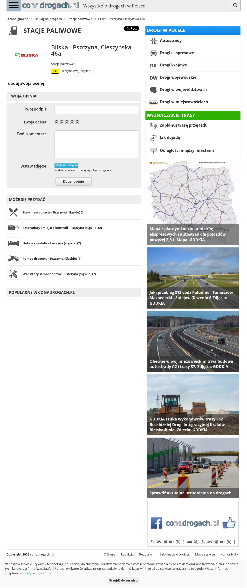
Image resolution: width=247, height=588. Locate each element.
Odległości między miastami (186, 150)
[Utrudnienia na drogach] (193, 467)
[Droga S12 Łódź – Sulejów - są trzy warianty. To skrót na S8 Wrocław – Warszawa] (193, 277)
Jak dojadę (169, 137)
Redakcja (127, 554)
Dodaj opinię (73, 181)
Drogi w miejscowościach (183, 101)
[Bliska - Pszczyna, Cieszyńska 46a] (28, 56)
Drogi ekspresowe (176, 52)
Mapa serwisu (205, 554)
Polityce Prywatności (38, 573)
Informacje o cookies (175, 554)
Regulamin (146, 554)
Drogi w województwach (183, 89)
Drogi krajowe (173, 65)
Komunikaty (229, 554)
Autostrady (170, 40)
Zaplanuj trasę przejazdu (183, 125)
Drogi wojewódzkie (177, 77)
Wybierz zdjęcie (66, 165)
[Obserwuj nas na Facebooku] (193, 523)
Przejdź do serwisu (123, 580)
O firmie (109, 554)
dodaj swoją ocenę (26, 83)
